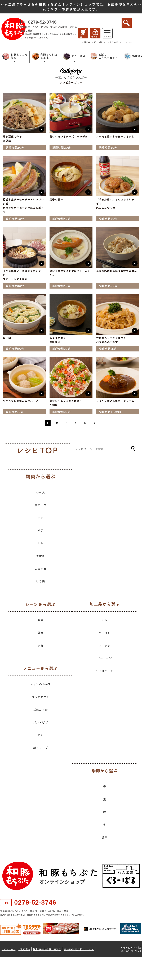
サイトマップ (8, 949)
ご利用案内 (24, 949)
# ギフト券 (97, 42)
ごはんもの (40, 709)
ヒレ (40, 543)
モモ (40, 518)
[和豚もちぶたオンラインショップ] (13, 29)
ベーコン (104, 633)
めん (40, 735)
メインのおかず (40, 684)
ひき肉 (40, 581)
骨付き (40, 556)
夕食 (40, 645)
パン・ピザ (40, 722)
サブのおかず (40, 697)
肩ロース (40, 505)
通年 (104, 837)
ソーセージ (104, 658)
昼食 (40, 633)
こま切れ (40, 568)
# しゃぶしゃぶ (111, 42)
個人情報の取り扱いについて (79, 949)
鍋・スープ (40, 748)
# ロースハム (126, 42)
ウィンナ (104, 645)
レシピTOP (39, 451)
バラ (40, 530)
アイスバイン (104, 671)
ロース (40, 492)
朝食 (40, 620)
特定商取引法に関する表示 (47, 949)
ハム (104, 620)
